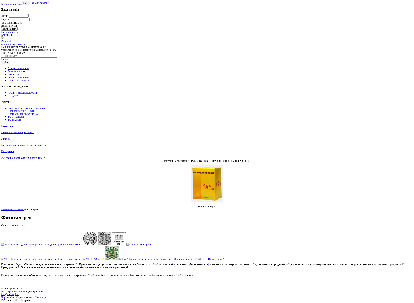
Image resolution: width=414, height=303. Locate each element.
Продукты (13, 95)
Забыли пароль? (40, 2)
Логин (4, 15)
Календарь (40, 297)
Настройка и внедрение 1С (23, 113)
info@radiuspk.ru (10, 294)
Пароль (5, 19)
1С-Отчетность (16, 116)
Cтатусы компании (18, 68)
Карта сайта (7, 297)
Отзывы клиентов (18, 71)
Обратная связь (24, 297)
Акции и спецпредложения (23, 92)
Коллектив (14, 74)
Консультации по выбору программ (27, 108)
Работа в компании (18, 77)
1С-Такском (14, 119)
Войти (26, 3)
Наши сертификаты (18, 80)
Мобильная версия (11, 4)
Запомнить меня (14, 22)
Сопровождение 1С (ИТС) (22, 111)
